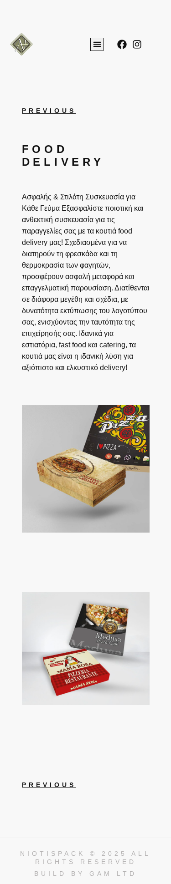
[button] (97, 44)
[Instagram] (137, 44)
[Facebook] (122, 44)
